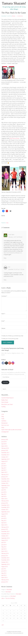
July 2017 (3, 463)
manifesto (3, 420)
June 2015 (3, 518)
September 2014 (5, 538)
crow (2, 414)
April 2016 (3, 496)
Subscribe (5, 382)
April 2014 (3, 549)
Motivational (4, 423)
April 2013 (3, 575)
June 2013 (3, 571)
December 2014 (5, 531)
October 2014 (4, 536)
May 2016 (3, 494)
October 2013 (4, 562)
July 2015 (3, 516)
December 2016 (5, 479)
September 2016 (5, 485)
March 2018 (4, 446)
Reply (5, 258)
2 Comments (20, 16)
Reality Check (4, 400)
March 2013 (4, 577)
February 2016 (5, 500)
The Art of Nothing (10, 598)
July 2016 (3, 489)
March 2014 (4, 551)
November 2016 (5, 481)
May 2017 (3, 468)
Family (6, 633)
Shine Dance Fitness (14, 138)
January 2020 (4, 439)
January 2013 (4, 582)
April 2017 (3, 470)
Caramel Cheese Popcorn (7, 397)
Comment (4, 296)
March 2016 (4, 498)
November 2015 (5, 507)
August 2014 (4, 540)
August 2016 (4, 487)
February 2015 (5, 527)
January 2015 (4, 529)
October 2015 (4, 509)
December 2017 (5, 452)
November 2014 (5, 533)
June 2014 (3, 544)
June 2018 (3, 441)
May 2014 (3, 546)
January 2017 (4, 476)
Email (3, 321)
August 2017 (4, 461)
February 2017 (5, 474)
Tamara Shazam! (14, 3)
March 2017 (4, 472)
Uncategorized (4, 431)
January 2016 (4, 503)
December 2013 (5, 557)
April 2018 (3, 443)
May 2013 (3, 573)
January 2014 (4, 555)
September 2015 (5, 511)
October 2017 (4, 457)
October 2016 (4, 483)
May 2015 (3, 520)
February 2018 (5, 448)
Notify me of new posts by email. (10, 338)
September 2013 (5, 564)
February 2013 (5, 579)
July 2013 (3, 568)
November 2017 (5, 454)
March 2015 (4, 525)
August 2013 (4, 566)
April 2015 (3, 522)
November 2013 (5, 560)
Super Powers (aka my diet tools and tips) (11, 429)
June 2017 (3, 465)
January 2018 (4, 450)
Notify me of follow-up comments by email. (13, 335)
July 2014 (3, 542)
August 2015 (4, 514)
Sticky (2, 427)
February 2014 (5, 553)
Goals (2, 418)
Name (3, 313)
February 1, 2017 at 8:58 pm (15, 237)
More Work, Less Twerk (7, 404)
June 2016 (3, 492)
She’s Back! (9, 589)
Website (3, 328)
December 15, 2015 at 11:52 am (16, 269)
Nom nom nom (5, 425)
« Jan (2, 624)
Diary (7, 222)
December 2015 (5, 505)
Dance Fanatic (4, 402)
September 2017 (5, 459)
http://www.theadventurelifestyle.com (13, 252)
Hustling (3, 406)
